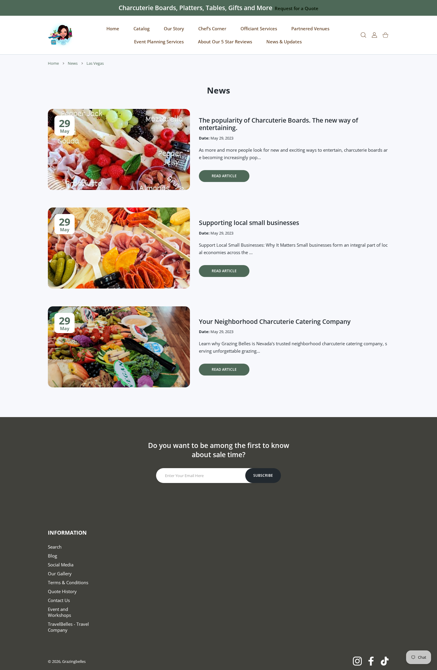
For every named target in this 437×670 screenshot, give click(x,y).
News (73, 63)
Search (55, 547)
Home (53, 63)
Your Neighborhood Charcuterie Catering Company (274, 321)
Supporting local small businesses (249, 222)
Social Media (60, 565)
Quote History (62, 591)
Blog (52, 556)
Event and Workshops (59, 612)
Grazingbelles (74, 661)
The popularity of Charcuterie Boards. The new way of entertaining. (278, 124)
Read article (224, 175)
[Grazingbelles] (61, 35)
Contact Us (59, 600)
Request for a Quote (296, 8)
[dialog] (363, 35)
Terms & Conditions (68, 582)
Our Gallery (60, 573)
